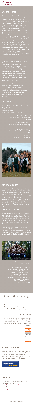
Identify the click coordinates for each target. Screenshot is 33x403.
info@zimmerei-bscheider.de (12, 385)
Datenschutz (20, 401)
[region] (16, 265)
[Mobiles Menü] (30, 3)
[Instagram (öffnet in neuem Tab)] (7, 390)
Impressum (12, 401)
